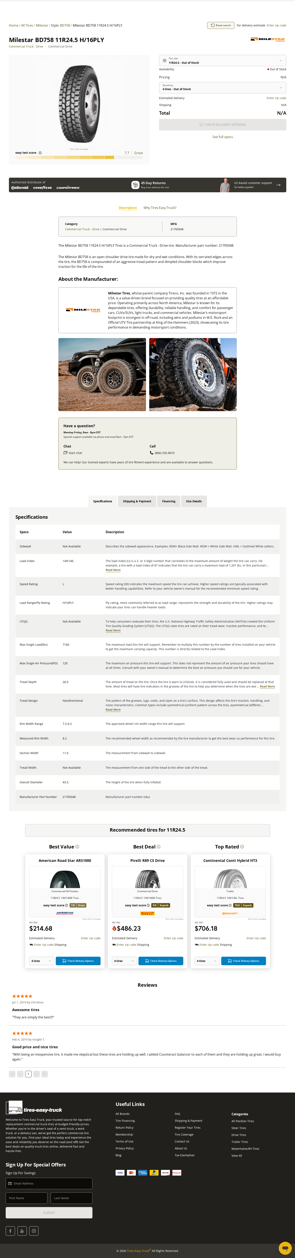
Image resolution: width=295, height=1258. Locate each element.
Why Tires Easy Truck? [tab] (160, 207)
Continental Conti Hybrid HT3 (230, 860)
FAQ (177, 1114)
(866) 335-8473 (165, 453)
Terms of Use (124, 1141)
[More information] (77, 846)
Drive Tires (239, 1135)
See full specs (222, 137)
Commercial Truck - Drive (26, 46)
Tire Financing (125, 1121)
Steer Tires (239, 1128)
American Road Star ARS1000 (65, 860)
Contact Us (182, 1141)
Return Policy (124, 1127)
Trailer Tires (240, 1142)
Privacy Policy (125, 1148)
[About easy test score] (40, 152)
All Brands (123, 1114)
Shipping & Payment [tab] (137, 501)
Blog (118, 1155)
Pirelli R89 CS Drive (147, 860)
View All (237, 1155)
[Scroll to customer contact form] (278, 185)
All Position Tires (243, 1121)
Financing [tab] (168, 501)
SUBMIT (49, 1212)
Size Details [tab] (194, 501)
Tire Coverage (184, 1134)
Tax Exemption (185, 1155)
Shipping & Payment (188, 1121)
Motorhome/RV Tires (245, 1149)
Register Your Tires (188, 1127)
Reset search (223, 25)
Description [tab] (128, 207)
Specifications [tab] (102, 501)
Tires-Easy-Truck (139, 1251)
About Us (181, 1148)
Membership (124, 1134)
